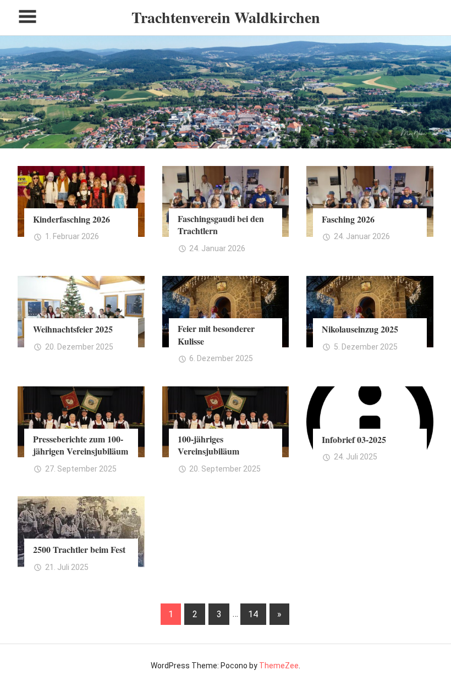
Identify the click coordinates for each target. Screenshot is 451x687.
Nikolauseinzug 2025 (360, 329)
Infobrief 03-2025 (354, 439)
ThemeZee (279, 665)
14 (253, 614)
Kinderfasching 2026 (71, 219)
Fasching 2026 (348, 219)
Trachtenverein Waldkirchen (225, 17)
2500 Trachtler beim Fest (79, 549)
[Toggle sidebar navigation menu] (27, 17)
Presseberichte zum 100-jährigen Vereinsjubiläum (80, 445)
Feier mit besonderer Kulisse (216, 334)
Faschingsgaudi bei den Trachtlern (221, 224)
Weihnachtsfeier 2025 (73, 329)
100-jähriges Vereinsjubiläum (208, 445)
